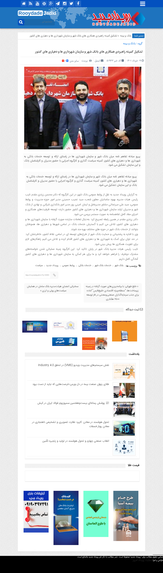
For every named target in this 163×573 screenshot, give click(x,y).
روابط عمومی (68, 265)
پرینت (85, 60)
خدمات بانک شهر (103, 265)
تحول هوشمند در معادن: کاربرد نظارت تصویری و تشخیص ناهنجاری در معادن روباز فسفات (70, 424)
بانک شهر (119, 265)
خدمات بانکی (84, 265)
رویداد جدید (52, 265)
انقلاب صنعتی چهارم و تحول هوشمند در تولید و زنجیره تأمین (75, 441)
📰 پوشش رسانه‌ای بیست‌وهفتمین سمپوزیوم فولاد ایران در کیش (73, 403)
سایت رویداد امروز (142, 560)
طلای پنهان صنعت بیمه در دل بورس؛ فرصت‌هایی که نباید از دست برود (70, 384)
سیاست (39, 265)
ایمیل (97, 60)
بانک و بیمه (125, 36)
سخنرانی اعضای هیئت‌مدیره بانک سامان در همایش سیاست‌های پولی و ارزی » (52, 288)
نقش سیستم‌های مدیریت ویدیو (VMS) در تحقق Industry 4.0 (73, 365)
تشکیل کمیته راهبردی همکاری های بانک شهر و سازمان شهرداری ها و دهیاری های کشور (89, 51)
